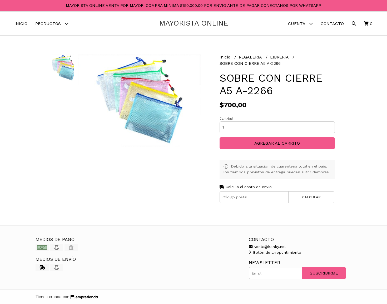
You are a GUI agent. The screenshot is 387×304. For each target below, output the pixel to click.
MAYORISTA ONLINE (193, 23)
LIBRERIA (280, 57)
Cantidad (226, 118)
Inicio (20, 23)
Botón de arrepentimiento (276, 252)
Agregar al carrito (277, 143)
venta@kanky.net (269, 246)
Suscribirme (324, 273)
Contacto (332, 23)
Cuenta (297, 23)
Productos (48, 23)
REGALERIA (251, 57)
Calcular (311, 197)
